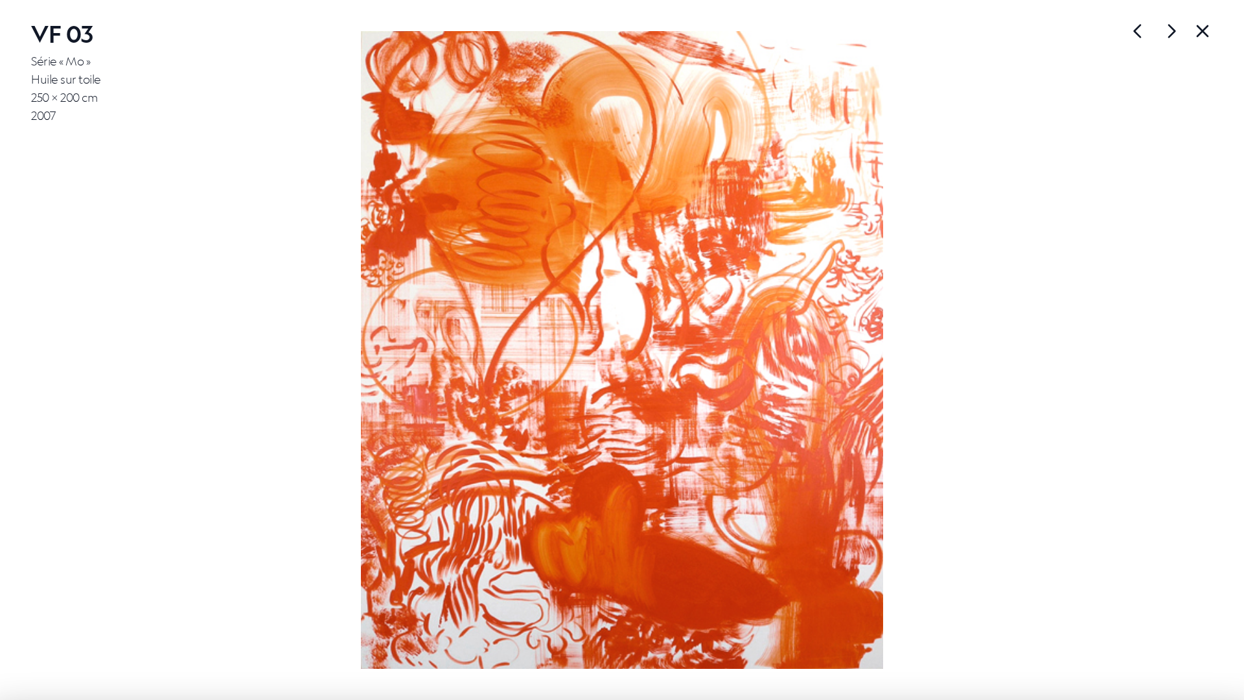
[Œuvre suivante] (1137, 31)
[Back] (1202, 31)
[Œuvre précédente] (1171, 31)
